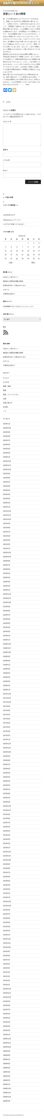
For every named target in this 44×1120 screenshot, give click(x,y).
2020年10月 (7, 557)
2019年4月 (6, 627)
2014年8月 (6, 818)
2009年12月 (7, 1039)
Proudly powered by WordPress (13, 1115)
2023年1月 (6, 457)
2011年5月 (6, 968)
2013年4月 (6, 885)
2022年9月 (6, 473)
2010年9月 (6, 1001)
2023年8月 (6, 436)
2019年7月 (6, 615)
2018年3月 (6, 681)
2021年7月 (6, 532)
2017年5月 (6, 723)
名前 (5, 149)
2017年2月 (6, 735)
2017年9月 (6, 706)
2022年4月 (6, 494)
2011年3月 (6, 976)
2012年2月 (6, 930)
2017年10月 (7, 702)
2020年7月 (6, 565)
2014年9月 (6, 814)
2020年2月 (6, 586)
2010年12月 (7, 989)
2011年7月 (6, 960)
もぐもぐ (6, 378)
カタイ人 (6, 289)
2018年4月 (6, 677)
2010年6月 (6, 1014)
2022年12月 (7, 461)
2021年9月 (6, 523)
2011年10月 (7, 947)
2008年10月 (7, 1097)
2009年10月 (7, 1047)
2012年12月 (7, 901)
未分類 (5, 407)
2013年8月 (6, 868)
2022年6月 (6, 486)
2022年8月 (6, 478)
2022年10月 (7, 469)
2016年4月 (6, 777)
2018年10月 (7, 652)
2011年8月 (6, 955)
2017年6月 (6, 719)
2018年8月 (6, 660)
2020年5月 (6, 573)
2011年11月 (7, 943)
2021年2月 (6, 544)
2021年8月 (6, 527)
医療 (4, 390)
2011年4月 (6, 972)
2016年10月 (7, 752)
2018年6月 (6, 669)
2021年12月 (7, 511)
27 (17, 258)
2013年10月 (7, 860)
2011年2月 (6, 980)
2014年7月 (6, 822)
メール (6, 160)
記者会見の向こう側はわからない (14, 285)
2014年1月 (6, 847)
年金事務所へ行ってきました (13, 306)
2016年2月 (6, 785)
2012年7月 (6, 914)
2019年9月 (6, 606)
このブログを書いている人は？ (14, 224)
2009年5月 (6, 1068)
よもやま (8, 102)
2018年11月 (7, 648)
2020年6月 (6, 569)
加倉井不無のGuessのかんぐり (21, 3)
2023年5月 (6, 444)
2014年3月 (6, 839)
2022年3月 (6, 498)
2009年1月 (6, 1084)
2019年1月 (6, 640)
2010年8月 (6, 1005)
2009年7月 (6, 1059)
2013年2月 (6, 893)
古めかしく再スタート (10, 277)
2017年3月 (6, 731)
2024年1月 (6, 424)
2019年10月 (7, 602)
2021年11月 (7, 515)
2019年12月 (7, 594)
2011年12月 (7, 939)
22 (28, 255)
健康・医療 (7, 386)
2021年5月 (6, 536)
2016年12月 (7, 743)
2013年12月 (7, 852)
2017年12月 (7, 694)
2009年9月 (6, 1051)
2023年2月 (6, 453)
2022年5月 (6, 490)
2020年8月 (6, 561)
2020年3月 (6, 582)
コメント (7, 121)
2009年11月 (7, 1043)
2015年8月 (6, 793)
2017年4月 (6, 727)
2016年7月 (6, 764)
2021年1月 (6, 548)
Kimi (16, 10)
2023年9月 (6, 432)
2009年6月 (6, 1063)
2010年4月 (6, 1022)
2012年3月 (6, 926)
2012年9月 (6, 910)
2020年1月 (6, 590)
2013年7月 (6, 872)
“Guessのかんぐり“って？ (12, 220)
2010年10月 (7, 997)
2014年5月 (6, 831)
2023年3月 (6, 449)
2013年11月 (7, 856)
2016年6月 (6, 768)
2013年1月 (6, 897)
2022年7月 (6, 482)
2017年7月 (6, 714)
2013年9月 (6, 864)
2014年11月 (7, 810)
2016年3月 (6, 781)
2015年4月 (6, 798)
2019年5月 (6, 623)
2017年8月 (6, 710)
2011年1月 (6, 984)
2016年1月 (6, 789)
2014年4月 (6, 835)
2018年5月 (6, 673)
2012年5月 (6, 922)
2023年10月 (7, 428)
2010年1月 (6, 1034)
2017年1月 (6, 739)
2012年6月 (6, 918)
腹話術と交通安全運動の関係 (13, 281)
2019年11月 (7, 598)
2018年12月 (7, 644)
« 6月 (10, 262)
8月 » (33, 262)
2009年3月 (6, 1076)
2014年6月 (6, 827)
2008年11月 (7, 1092)
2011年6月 (6, 964)
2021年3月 (6, 540)
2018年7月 (6, 665)
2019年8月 (6, 611)
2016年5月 (6, 773)
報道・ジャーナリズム (10, 394)
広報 (4, 399)
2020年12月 (7, 552)
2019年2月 (6, 635)
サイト (5, 170)
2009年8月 (6, 1055)
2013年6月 (6, 876)
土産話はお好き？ (9, 294)
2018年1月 (6, 690)
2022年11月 (7, 465)
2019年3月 (6, 631)
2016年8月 (6, 760)
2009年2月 (6, 1080)
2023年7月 (6, 440)
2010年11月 (7, 993)
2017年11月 (7, 698)
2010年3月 (6, 1026)
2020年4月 (6, 577)
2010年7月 (6, 1009)
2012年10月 (7, 906)
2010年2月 (6, 1030)
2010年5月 (6, 1018)
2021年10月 (7, 519)
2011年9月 (6, 951)
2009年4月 (6, 1072)
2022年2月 (6, 503)
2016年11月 (7, 748)
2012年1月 (6, 935)
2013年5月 (6, 881)
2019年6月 (6, 619)
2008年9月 (6, 1101)
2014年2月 (6, 843)
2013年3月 (6, 889)
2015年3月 (6, 802)
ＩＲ (4, 411)
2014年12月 (7, 806)
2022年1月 (6, 507)
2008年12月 (7, 1088)
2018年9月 (6, 656)
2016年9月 (6, 756)
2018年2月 (6, 685)
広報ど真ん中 (7, 403)
